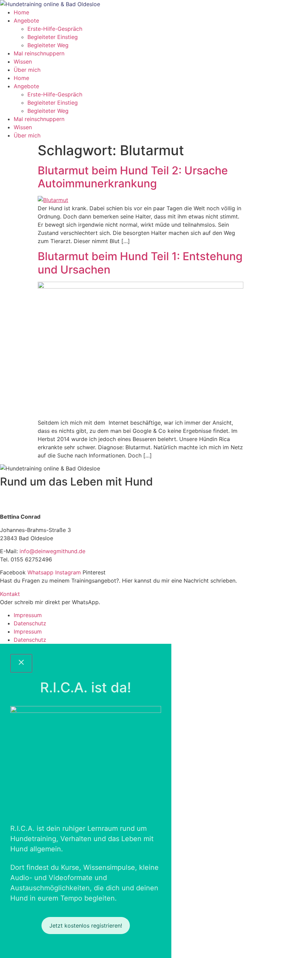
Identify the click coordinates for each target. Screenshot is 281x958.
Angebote (26, 20)
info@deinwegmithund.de (52, 551)
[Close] (21, 663)
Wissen (23, 61)
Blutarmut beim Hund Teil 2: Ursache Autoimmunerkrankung (133, 177)
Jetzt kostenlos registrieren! (85, 925)
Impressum (28, 615)
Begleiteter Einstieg (52, 37)
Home (21, 12)
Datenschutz (30, 623)
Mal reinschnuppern (39, 53)
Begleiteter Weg (48, 45)
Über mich (27, 69)
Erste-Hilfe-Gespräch (54, 28)
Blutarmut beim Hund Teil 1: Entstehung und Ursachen (140, 263)
